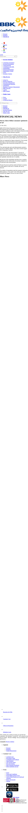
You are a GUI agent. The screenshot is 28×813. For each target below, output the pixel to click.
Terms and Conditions (11, 774)
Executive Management (9, 82)
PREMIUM (6, 36)
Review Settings (10, 741)
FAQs (4, 72)
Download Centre (10, 758)
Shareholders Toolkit (8, 71)
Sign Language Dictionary (12, 765)
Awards (5, 98)
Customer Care (10, 756)
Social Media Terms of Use (13, 775)
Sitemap (8, 781)
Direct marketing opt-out (12, 766)
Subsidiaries (6, 85)
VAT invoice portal (11, 762)
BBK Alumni (6, 91)
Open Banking (9, 761)
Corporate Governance (8, 62)
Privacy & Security (11, 779)
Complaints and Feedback (12, 759)
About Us (5, 80)
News (4, 97)
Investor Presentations (8, 64)
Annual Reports (7, 65)
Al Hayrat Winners (7, 100)
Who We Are (6, 111)
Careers (5, 89)
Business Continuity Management (11, 87)
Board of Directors (7, 81)
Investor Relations (7, 110)
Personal (5, 34)
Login (1, 54)
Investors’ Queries (7, 73)
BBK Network (6, 88)
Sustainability (6, 68)
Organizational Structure (9, 84)
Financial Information (8, 69)
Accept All (3, 741)
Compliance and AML (8, 66)
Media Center (6, 112)
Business (5, 35)
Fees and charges (10, 763)
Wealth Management (11, 750)
